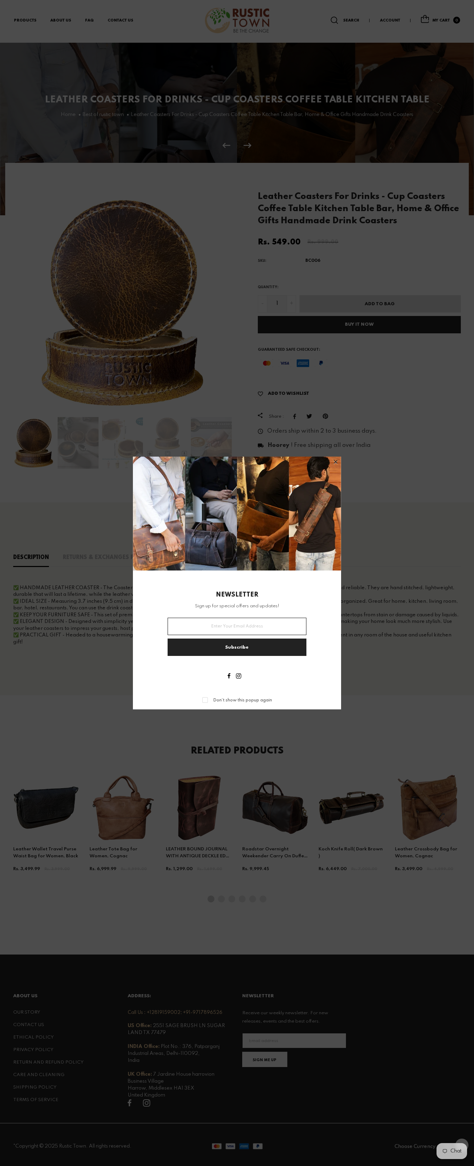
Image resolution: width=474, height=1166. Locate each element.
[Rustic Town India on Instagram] (238, 676)
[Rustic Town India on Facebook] (229, 676)
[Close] (336, 462)
